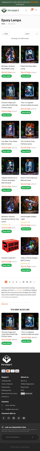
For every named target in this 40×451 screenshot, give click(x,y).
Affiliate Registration (27, 384)
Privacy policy (5, 387)
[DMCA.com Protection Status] (27, 394)
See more (4, 304)
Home (3, 23)
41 (30, 282)
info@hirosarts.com (11, 409)
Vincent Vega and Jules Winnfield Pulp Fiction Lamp (9, 334)
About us (24, 381)
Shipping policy (6, 390)
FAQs (22, 390)
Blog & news (25, 387)
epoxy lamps (18, 290)
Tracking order (6, 381)
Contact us (5, 396)
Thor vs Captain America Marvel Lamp (30, 333)
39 (23, 282)
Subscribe (32, 437)
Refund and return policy (9, 393)
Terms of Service (7, 384)
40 (27, 282)
